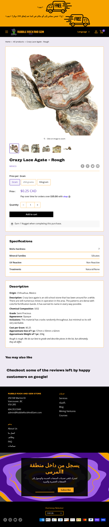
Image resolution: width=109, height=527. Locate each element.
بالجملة (62, 402)
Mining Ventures (67, 411)
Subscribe (66, 489)
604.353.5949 (14, 409)
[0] (101, 31)
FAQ (10, 441)
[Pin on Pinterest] (87, 166)
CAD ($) (50, 513)
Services (63, 398)
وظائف (11, 437)
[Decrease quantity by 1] (23, 205)
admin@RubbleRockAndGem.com (25, 412)
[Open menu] (6, 32)
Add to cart (31, 214)
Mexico (12, 166)
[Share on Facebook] (82, 166)
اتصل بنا (11, 433)
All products (18, 41)
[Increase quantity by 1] (37, 205)
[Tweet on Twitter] (93, 166)
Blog (61, 406)
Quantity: (14, 204)
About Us (12, 428)
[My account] (96, 31)
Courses (63, 415)
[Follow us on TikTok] (20, 520)
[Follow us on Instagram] (10, 520)
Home (8, 41)
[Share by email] (98, 166)
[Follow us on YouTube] (15, 520)
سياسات (11, 445)
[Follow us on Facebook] (5, 520)
